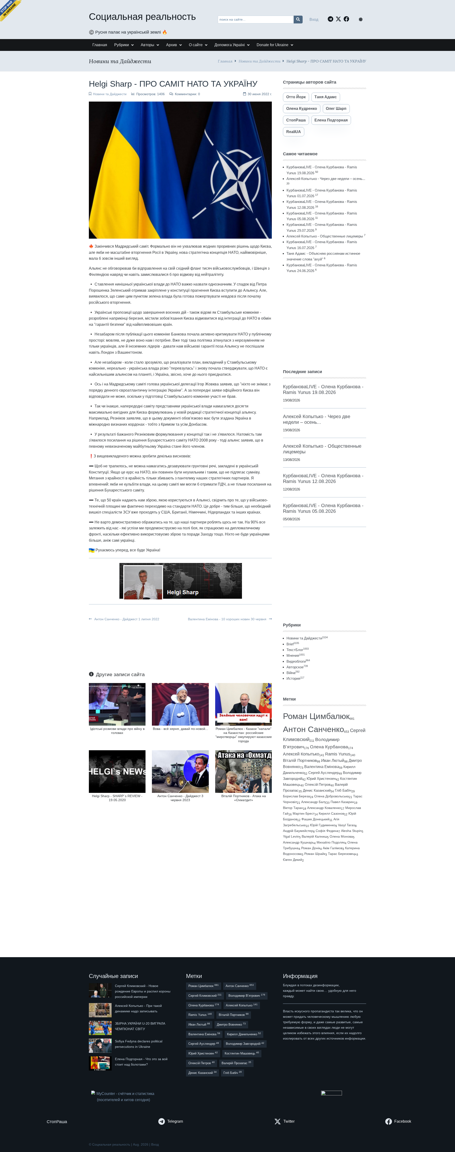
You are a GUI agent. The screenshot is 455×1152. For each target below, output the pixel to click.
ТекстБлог (298, 650)
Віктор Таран (293, 808)
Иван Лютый (332, 760)
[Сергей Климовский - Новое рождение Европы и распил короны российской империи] (101, 991)
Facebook (402, 1121)
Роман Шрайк (314, 854)
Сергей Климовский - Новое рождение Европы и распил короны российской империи (142, 991)
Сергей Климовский (205, 995)
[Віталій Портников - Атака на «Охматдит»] (243, 771)
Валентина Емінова (321, 767)
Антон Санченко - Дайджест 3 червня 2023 (180, 798)
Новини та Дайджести (259, 60)
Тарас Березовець (342, 854)
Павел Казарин (342, 802)
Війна (293, 673)
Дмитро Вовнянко (231, 1024)
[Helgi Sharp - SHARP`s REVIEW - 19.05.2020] (117, 771)
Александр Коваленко (324, 808)
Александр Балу (313, 802)
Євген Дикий (292, 860)
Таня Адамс (325, 97)
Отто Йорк (296, 97)
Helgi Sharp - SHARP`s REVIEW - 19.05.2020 (117, 798)
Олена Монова (341, 836)
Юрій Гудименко (322, 825)
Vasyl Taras (346, 825)
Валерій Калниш (314, 836)
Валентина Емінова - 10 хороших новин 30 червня (227, 619)
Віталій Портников (300, 760)
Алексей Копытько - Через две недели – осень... (326, 179)
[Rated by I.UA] (331, 1094)
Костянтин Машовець (242, 1053)
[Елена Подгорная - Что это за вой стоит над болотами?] (101, 1063)
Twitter (289, 1121)
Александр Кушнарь (298, 842)
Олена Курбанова (329, 746)
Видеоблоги (298, 661)
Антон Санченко (313, 729)
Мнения (296, 655)
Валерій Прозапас (236, 1063)
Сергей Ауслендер (323, 773)
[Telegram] (332, 19)
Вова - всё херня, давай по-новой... (180, 729)
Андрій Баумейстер (298, 831)
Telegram (175, 1121)
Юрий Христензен (321, 779)
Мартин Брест (303, 813)
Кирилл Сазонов (331, 813)
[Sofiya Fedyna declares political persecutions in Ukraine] (101, 1046)
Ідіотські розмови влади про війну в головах (117, 731)
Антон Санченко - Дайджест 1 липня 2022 (126, 619)
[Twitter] (340, 19)
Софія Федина (327, 831)
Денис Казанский (317, 790)
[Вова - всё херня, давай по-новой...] (180, 704)
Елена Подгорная (331, 120)
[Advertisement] (324, 321)
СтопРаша (296, 120)
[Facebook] (348, 19)
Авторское (297, 667)
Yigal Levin (291, 836)
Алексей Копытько (301, 754)
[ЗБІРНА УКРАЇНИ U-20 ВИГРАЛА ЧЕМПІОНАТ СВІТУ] (101, 1028)
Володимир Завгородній (245, 1044)
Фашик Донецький (315, 819)
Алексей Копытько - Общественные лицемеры (325, 236)
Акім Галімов (332, 848)
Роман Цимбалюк (316, 716)
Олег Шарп (336, 109)
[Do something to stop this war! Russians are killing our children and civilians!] (10, 10)
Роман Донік (310, 848)
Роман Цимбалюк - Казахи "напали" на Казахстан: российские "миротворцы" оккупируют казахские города (243, 735)
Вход (313, 20)
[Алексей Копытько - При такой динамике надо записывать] (101, 1010)
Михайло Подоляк (331, 842)
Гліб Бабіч (343, 790)
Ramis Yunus (337, 754)
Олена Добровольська (331, 796)
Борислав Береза (296, 796)
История (295, 678)
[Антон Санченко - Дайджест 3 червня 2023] (180, 771)
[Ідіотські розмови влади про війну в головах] (117, 704)
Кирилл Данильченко (244, 1034)
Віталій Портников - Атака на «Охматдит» (243, 798)
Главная (225, 60)
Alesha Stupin (351, 831)
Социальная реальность (142, 16)
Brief (293, 644)
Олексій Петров (318, 784)
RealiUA (293, 132)
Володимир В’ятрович (246, 995)
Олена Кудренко (301, 109)
